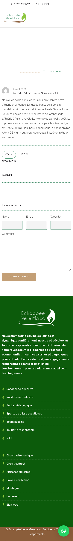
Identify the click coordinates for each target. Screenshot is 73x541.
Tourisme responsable (21, 429)
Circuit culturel (16, 463)
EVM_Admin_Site (30, 71)
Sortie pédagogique (19, 405)
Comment (8, 233)
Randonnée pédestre (20, 397)
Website (55, 216)
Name (5, 216)
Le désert (13, 496)
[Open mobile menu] (65, 18)
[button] (63, 531)
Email (29, 216)
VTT (9, 438)
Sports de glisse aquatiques (24, 413)
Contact (45, 4)
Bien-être (13, 504)
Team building (15, 421)
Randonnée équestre (20, 388)
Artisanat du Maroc (18, 471)
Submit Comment (19, 277)
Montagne (13, 488)
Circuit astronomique (20, 455)
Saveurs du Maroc (18, 480)
